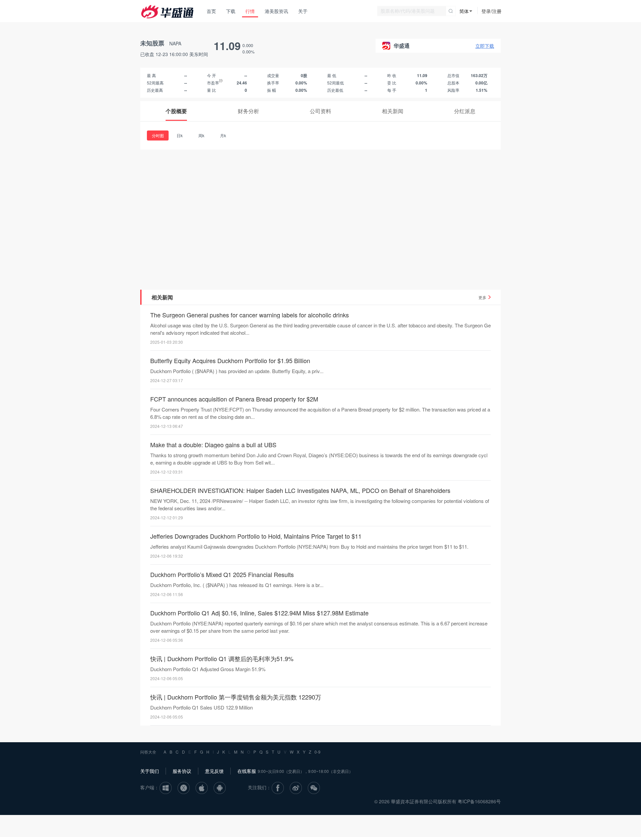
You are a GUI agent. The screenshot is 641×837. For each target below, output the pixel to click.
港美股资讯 (276, 11)
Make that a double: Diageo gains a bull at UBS (213, 444)
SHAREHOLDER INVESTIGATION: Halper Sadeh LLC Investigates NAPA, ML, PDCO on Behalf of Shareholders (300, 490)
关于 (302, 11)
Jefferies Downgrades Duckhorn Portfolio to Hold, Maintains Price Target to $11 (256, 536)
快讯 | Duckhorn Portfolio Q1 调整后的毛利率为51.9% (221, 658)
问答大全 (148, 752)
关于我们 (149, 771)
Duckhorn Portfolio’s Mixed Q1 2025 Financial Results (222, 574)
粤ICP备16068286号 (479, 801)
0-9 (317, 752)
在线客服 (246, 771)
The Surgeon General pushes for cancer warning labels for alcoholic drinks (249, 314)
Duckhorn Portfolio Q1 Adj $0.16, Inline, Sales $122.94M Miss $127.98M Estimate (259, 612)
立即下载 (484, 45)
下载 (230, 11)
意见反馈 (214, 771)
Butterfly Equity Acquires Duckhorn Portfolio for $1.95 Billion (230, 360)
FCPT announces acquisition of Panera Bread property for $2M (234, 398)
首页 (211, 11)
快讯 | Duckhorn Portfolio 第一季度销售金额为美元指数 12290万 (235, 696)
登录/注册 (491, 11)
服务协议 (182, 771)
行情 (250, 11)
